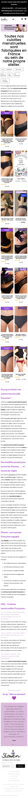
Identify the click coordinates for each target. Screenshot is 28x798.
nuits (2, 477)
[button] (13, 19)
